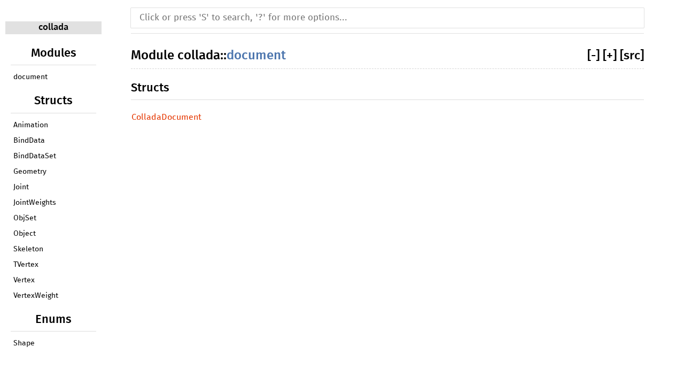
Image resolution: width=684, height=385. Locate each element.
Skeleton (28, 249)
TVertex (25, 264)
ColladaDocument (166, 117)
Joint (21, 187)
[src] (632, 56)
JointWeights (34, 202)
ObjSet (24, 218)
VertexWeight (35, 295)
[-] (593, 56)
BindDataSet (34, 156)
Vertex (24, 280)
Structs (150, 88)
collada (53, 27)
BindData (29, 140)
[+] (610, 56)
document (30, 77)
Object (24, 233)
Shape (24, 343)
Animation (30, 125)
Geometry (29, 171)
